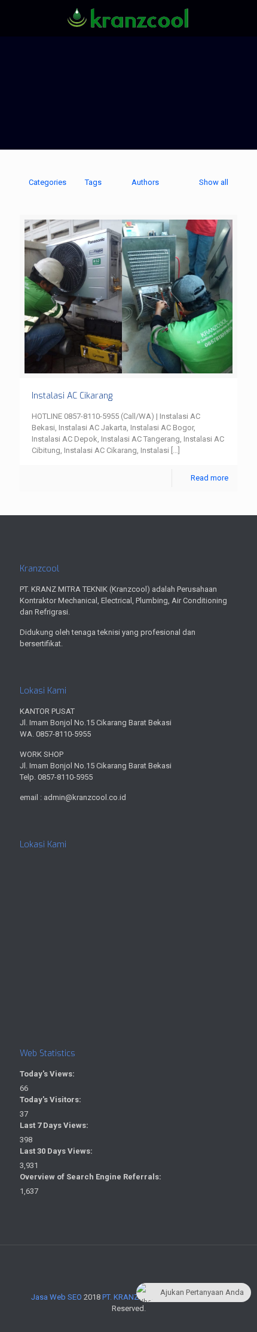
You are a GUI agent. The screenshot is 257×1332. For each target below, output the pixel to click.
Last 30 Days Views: (57, 1151)
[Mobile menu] (241, 24)
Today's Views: (48, 1073)
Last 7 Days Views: (55, 1125)
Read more (209, 477)
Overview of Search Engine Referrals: (91, 1176)
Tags (93, 182)
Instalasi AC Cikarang (72, 396)
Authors (145, 182)
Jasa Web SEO (56, 1297)
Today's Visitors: (51, 1099)
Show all (213, 182)
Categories (47, 182)
